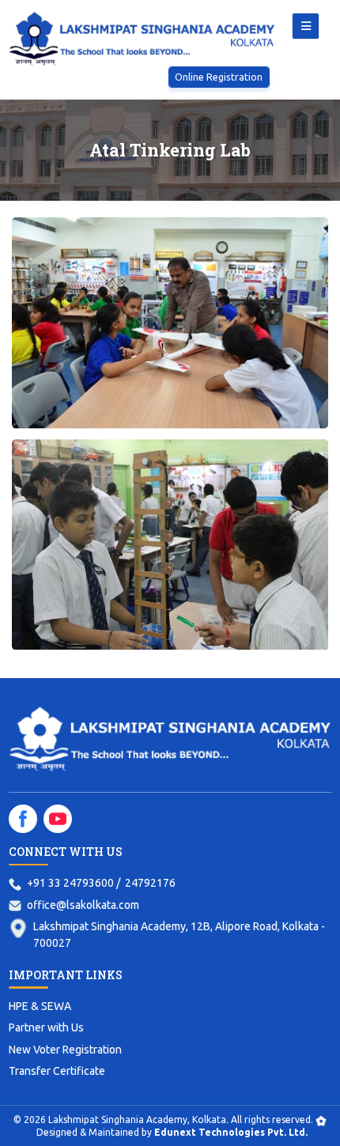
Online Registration (219, 76)
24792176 (150, 882)
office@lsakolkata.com (83, 905)
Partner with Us (46, 1027)
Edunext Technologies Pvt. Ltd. (231, 1132)
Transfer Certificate (57, 1071)
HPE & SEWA (40, 1006)
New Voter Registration (65, 1049)
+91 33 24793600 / (73, 882)
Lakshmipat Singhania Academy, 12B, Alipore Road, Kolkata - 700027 (179, 934)
